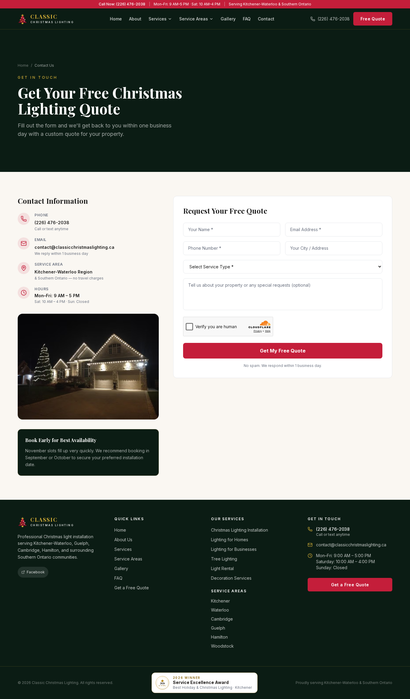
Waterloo (220, 609)
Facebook (36, 572)
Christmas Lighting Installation (239, 530)
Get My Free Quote (283, 351)
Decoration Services (231, 578)
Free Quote (372, 18)
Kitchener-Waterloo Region (63, 271)
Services (158, 18)
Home (116, 18)
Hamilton (219, 636)
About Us (123, 539)
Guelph (218, 627)
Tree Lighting (224, 558)
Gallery (228, 18)
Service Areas (193, 18)
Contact (266, 18)
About (135, 18)
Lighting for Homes (229, 539)
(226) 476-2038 (334, 18)
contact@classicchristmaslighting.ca (74, 247)
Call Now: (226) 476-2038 (122, 4)
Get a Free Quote (131, 587)
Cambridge (222, 618)
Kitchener (220, 600)
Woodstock (222, 646)
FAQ (247, 18)
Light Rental (222, 568)
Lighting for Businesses (234, 549)
